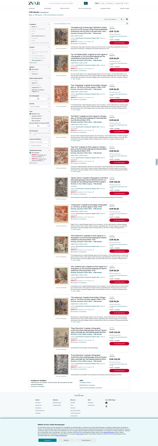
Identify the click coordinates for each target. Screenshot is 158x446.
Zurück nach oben (79, 395)
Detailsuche (32, 8)
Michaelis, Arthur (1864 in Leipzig (81, 184)
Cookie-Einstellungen (108, 432)
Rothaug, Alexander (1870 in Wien (81, 60)
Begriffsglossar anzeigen (87, 385)
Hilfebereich (90, 402)
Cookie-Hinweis (74, 415)
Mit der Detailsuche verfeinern (54, 15)
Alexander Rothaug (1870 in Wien (81, 33)
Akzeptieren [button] (47, 440)
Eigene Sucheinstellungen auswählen (91, 388)
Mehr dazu (32, 62)
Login (103, 3)
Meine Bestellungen (39, 410)
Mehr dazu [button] (32, 163)
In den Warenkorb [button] (119, 43)
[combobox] (66, 3)
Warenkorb (37, 413)
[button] (49, 98)
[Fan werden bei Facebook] (106, 403)
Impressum (73, 407)
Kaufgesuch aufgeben (37, 386)
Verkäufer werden (124, 8)
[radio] (30, 74)
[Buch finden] (86, 3)
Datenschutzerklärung (75, 410)
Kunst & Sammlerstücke (84, 8)
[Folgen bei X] (106, 406)
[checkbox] (30, 26)
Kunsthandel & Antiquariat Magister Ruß (87, 38)
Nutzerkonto (110, 3)
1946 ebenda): (97, 60)
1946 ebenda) (97, 33)
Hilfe (126, 3)
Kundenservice (91, 405)
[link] (127, 19)
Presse (71, 405)
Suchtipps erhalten (85, 382)
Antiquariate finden (105, 8)
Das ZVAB (72, 402)
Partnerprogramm (57, 405)
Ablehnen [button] (66, 440)
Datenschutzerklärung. (61, 435)
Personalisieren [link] (86, 440)
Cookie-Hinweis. (80, 434)
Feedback (156, 161)
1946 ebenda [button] (38, 15)
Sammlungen (47, 8)
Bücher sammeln (64, 8)
